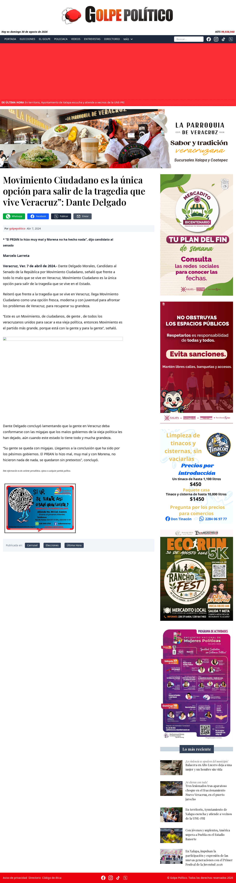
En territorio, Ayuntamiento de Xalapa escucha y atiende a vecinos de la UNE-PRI (62, 102)
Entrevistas (92, 39)
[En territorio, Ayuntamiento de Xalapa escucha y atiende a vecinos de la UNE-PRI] (171, 814)
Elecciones (27, 39)
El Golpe (45, 39)
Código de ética (51, 877)
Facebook (41, 216)
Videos (75, 39)
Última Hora (74, 545)
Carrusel (32, 545)
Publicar (64, 216)
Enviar (85, 216)
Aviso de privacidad (15, 877)
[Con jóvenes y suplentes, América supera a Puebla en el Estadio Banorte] (171, 835)
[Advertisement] (118, 72)
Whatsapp (17, 216)
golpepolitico (17, 228)
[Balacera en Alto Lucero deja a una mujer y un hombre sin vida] (171, 767)
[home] (118, 14)
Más (126, 39)
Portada (10, 39)
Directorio (112, 39)
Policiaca (60, 39)
